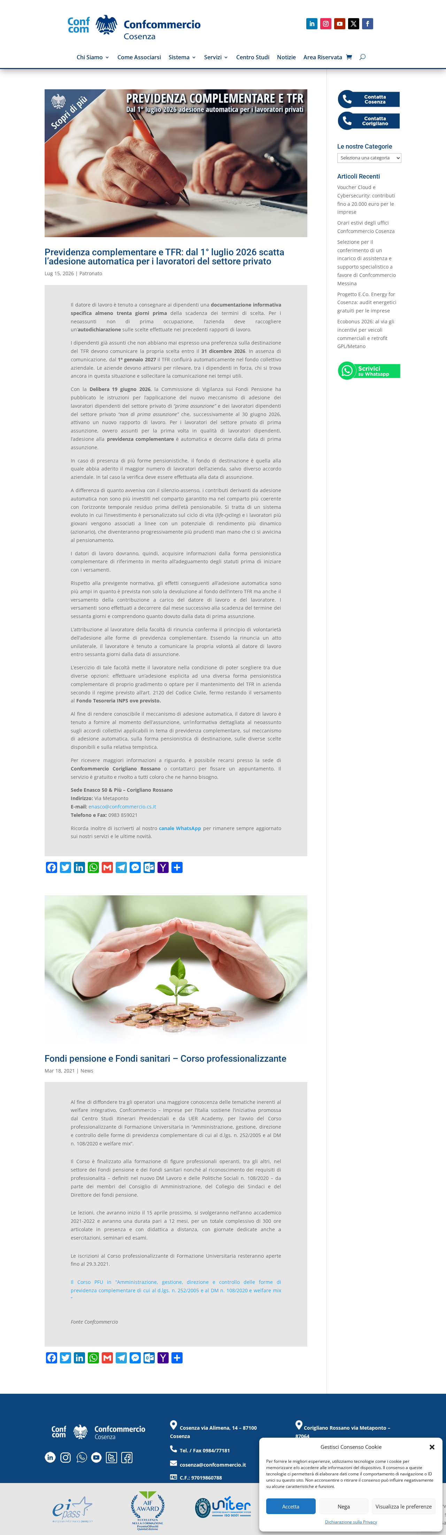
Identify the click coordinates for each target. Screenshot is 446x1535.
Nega (344, 1506)
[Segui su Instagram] (325, 23)
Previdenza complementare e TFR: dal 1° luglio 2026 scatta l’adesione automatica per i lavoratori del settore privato (164, 256)
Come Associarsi (139, 58)
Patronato (90, 273)
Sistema (179, 58)
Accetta (290, 1506)
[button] (432, 1447)
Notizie (286, 58)
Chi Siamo (90, 58)
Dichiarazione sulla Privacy (351, 1522)
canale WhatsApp (180, 828)
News (86, 1070)
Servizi (213, 58)
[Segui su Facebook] (367, 23)
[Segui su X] (353, 23)
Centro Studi (252, 58)
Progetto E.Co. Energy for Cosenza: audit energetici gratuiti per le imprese (367, 302)
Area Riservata (322, 58)
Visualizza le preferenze (404, 1506)
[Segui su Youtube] (339, 23)
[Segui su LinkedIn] (311, 23)
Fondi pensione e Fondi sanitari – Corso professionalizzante (165, 1058)
